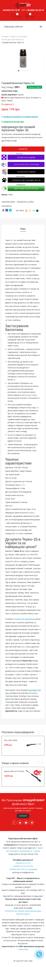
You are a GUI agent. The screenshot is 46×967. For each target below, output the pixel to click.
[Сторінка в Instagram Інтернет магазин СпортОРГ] (20, 822)
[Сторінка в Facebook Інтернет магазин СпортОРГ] (14, 822)
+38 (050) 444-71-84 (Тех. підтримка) (23, 869)
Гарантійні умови (8, 201)
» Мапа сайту (23, 949)
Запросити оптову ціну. (13, 121)
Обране (19, 17)
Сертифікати (6, 206)
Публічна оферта (23, 914)
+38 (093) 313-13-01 (11, 10)
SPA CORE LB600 (10, 740)
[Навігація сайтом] (41, 26)
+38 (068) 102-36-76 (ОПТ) (23, 866)
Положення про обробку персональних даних (23, 911)
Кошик (32, 17)
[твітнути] (10, 210)
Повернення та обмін (25, 201)
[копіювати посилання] (3, 210)
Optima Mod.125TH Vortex (14, 771)
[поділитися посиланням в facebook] (7, 210)
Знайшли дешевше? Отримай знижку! (20, 116)
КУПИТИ (23, 149)
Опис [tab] (23, 228)
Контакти (23, 816)
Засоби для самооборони (25, 619)
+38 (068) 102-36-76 (35, 10)
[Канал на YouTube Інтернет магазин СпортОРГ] (26, 822)
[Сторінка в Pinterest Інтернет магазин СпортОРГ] (32, 822)
